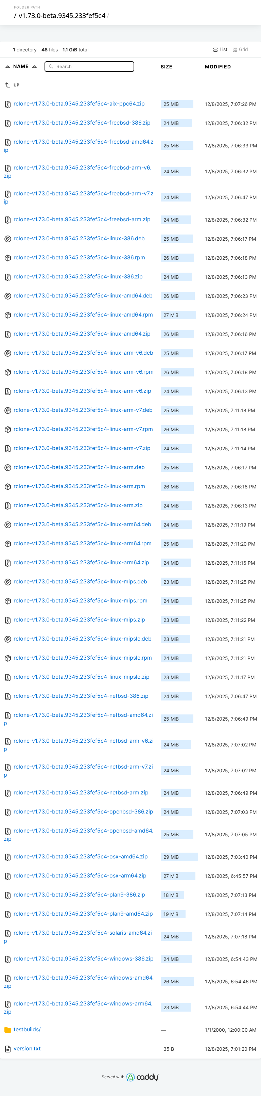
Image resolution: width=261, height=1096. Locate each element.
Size (167, 66)
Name (21, 66)
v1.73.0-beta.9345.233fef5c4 (62, 15)
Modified (218, 66)
